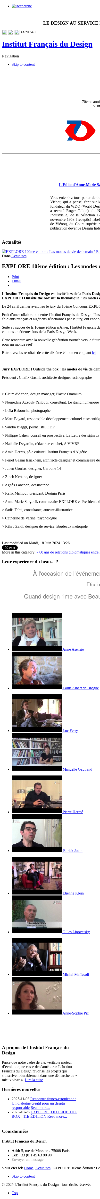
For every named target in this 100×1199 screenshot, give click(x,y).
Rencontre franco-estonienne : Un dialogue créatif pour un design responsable (44, 1103)
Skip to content (23, 64)
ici (94, 352)
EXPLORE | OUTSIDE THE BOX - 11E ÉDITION (44, 1114)
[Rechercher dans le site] (22, 6)
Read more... (40, 1108)
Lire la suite (34, 1080)
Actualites (18, 256)
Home (28, 1168)
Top (15, 1193)
